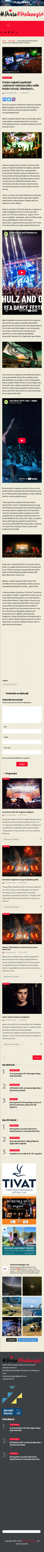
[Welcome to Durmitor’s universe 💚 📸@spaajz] (11, 1306)
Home (4, 41)
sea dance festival (9, 684)
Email (6, 737)
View (20, 793)
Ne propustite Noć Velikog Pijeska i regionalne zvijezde (24, 1142)
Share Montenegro (29, 1541)
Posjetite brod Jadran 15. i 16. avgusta (26, 1153)
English (13, 1099)
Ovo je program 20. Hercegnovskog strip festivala (25, 1074)
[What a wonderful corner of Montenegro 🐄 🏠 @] (32, 1326)
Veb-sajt (7, 748)
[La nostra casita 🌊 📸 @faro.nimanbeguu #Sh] (32, 1306)
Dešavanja (11, 41)
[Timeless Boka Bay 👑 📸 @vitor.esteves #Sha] (32, 1286)
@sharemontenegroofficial (12, 1531)
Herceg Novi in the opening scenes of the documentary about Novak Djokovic (25, 1104)
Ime (5, 727)
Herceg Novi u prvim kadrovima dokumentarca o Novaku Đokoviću (25, 1130)
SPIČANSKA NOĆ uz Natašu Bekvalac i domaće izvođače (25, 1089)
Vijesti (6, 778)
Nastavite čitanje (11, 839)
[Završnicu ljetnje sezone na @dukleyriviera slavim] (11, 1326)
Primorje (14, 1125)
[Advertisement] (22, 652)
